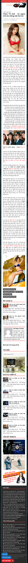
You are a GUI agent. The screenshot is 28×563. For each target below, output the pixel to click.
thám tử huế (19, 291)
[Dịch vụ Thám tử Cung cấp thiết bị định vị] (5, 416)
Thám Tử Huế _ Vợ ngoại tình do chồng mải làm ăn (14, 15)
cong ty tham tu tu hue (9, 289)
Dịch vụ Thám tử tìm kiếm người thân (17, 425)
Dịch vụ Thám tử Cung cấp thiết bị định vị (17, 414)
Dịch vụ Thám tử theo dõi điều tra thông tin (17, 402)
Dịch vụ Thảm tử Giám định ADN (17, 390)
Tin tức (8, 20)
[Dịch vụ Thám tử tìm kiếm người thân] (5, 427)
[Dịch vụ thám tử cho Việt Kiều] (5, 380)
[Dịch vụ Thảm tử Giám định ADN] (5, 392)
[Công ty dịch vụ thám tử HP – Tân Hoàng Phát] (14, 6)
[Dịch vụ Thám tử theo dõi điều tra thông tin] (5, 404)
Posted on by (11, 18)
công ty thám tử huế (9, 291)
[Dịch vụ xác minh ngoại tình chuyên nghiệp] (5, 307)
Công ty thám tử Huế (11, 67)
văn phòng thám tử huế (10, 296)
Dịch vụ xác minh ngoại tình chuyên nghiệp (17, 305)
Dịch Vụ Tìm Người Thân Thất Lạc (17, 316)
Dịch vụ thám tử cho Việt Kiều (17, 378)
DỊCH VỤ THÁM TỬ (9, 374)
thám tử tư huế (7, 294)
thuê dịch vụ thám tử (17, 126)
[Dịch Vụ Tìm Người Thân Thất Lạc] (5, 318)
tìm (10, 126)
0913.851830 (6, 561)
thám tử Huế (12, 168)
